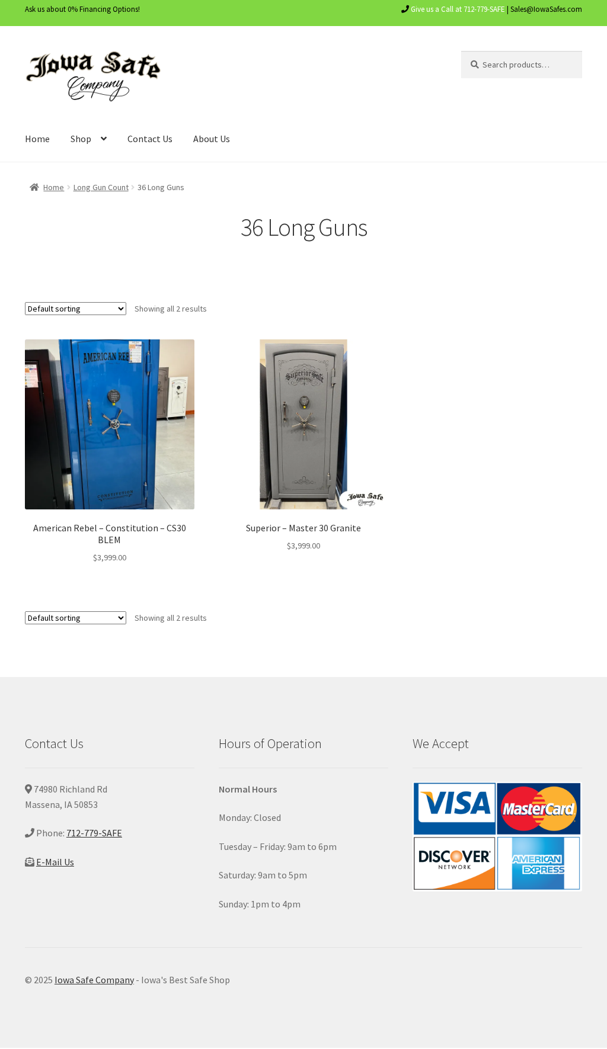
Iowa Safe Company (94, 980)
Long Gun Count (101, 187)
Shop (81, 139)
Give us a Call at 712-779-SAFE (458, 9)
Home (37, 139)
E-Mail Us (55, 862)
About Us (211, 139)
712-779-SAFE (94, 833)
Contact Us (149, 139)
